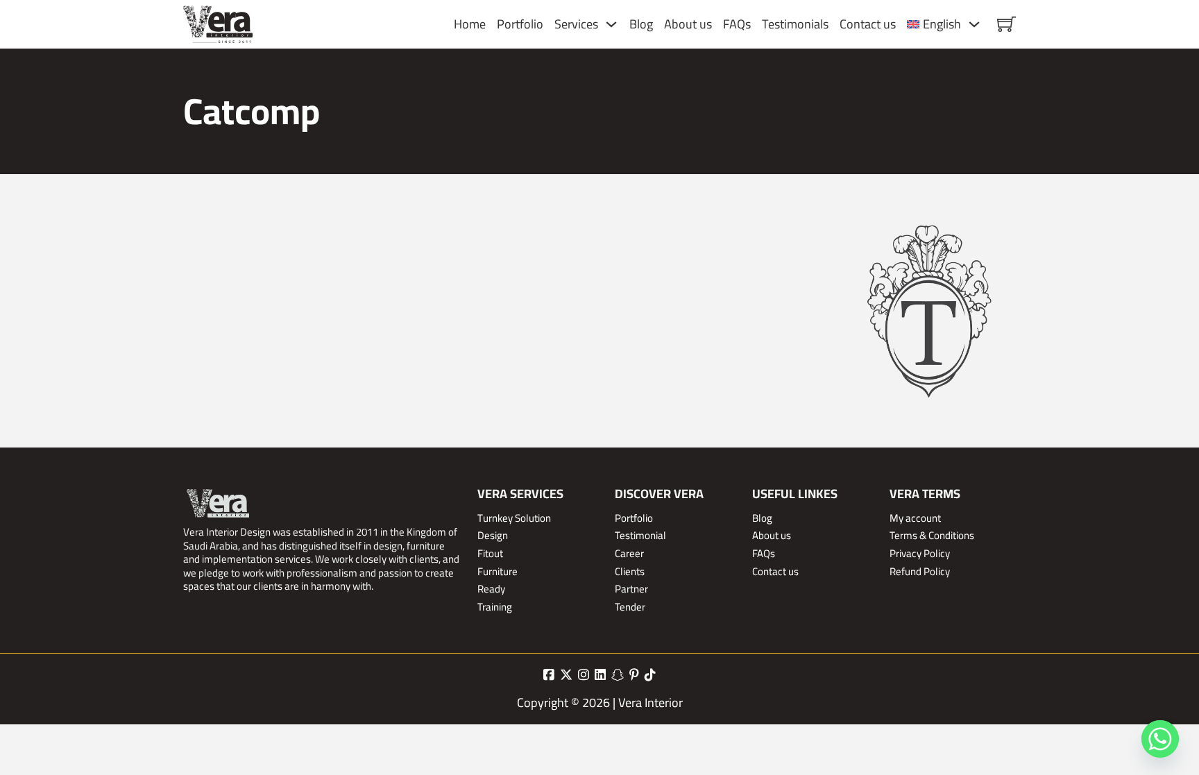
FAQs (737, 24)
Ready (491, 589)
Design (492, 536)
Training (494, 607)
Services (576, 24)
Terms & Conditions (932, 536)
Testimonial (640, 536)
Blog (641, 24)
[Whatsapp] (1160, 739)
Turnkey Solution (514, 518)
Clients (630, 572)
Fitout (490, 554)
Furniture (497, 572)
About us (688, 24)
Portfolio (520, 24)
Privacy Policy (920, 554)
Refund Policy (920, 572)
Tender (630, 607)
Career (629, 554)
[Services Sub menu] (611, 24)
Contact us (868, 24)
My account (915, 518)
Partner (631, 589)
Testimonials (795, 24)
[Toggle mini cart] (1006, 24)
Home (470, 24)
